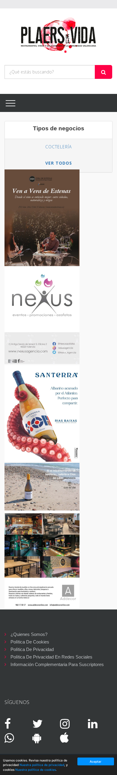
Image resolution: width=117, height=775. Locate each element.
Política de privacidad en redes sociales (51, 656)
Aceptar (95, 761)
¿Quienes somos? (28, 634)
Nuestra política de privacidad (42, 765)
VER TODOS (58, 163)
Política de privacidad (32, 649)
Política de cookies (29, 641)
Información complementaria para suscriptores (57, 664)
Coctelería (58, 147)
